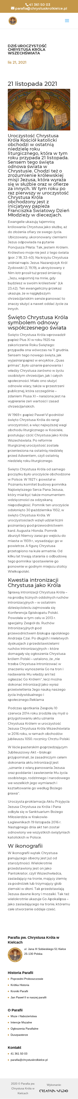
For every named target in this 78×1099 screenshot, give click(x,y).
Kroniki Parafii (19, 991)
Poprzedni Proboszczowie (27, 978)
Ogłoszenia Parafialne (24, 1028)
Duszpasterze (19, 1034)
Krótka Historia (20, 985)
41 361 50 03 (19, 1053)
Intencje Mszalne (21, 1022)
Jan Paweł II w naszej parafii (28, 997)
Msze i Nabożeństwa (24, 1016)
